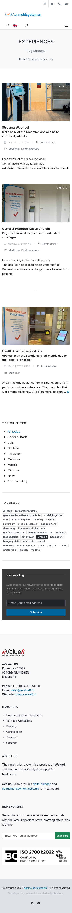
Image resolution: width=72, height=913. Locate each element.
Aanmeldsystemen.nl (35, 887)
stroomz (42, 536)
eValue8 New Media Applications (44, 893)
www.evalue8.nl (25, 694)
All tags (7, 510)
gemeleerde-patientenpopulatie (21, 515)
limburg (38, 519)
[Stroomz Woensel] (36, 102)
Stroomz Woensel (15, 127)
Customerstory (30, 149)
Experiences (37, 59)
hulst (41, 545)
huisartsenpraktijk (26, 510)
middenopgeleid (21, 519)
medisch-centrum (13, 532)
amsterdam (10, 549)
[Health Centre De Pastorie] (36, 326)
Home (22, 59)
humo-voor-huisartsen (31, 528)
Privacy (11, 726)
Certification (14, 731)
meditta (35, 549)
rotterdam (9, 523)
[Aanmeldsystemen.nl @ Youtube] (52, 4)
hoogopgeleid (11, 541)
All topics (14, 431)
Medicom (14, 149)
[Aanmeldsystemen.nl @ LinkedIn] (44, 4)
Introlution (14, 453)
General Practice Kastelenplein (26, 228)
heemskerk (56, 536)
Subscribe (36, 612)
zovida (50, 519)
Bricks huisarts (17, 437)
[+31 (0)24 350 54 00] (59, 4)
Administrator (47, 142)
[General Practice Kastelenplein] (36, 203)
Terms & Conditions (19, 720)
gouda (63, 545)
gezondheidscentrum (40, 532)
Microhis (13, 470)
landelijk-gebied (53, 515)
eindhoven (28, 536)
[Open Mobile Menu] (66, 25)
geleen (24, 549)
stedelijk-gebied (27, 523)
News (11, 476)
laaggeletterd (48, 523)
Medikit (12, 464)
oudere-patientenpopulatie (19, 545)
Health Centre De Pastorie (22, 351)
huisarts (61, 532)
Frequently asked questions (24, 715)
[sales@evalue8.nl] (66, 4)
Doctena (13, 448)
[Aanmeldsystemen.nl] (23, 14)
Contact (11, 743)
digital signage (42, 784)
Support (11, 737)
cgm (5, 519)
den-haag (9, 528)
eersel (41, 541)
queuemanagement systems (20, 788)
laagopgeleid (11, 536)
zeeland (52, 545)
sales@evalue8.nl (22, 690)
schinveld (28, 541)
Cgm (11, 442)
